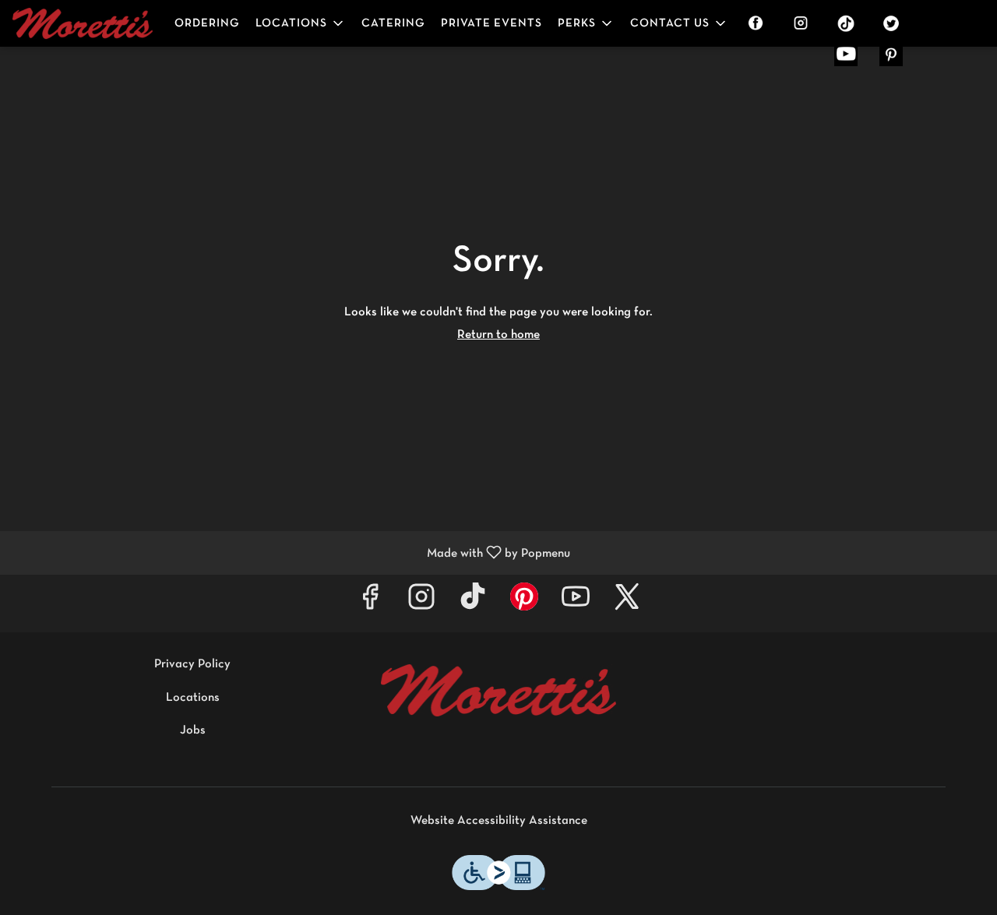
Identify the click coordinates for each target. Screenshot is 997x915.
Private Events (491, 23)
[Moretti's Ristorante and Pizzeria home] (82, 23)
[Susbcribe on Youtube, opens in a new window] (576, 603)
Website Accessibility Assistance (498, 820)
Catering (393, 23)
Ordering (207, 23)
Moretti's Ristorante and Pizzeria (499, 691)
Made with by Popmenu (291, 553)
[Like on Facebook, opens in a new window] (370, 603)
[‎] (758, 23)
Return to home (498, 334)
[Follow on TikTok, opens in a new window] (473, 603)
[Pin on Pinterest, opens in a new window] (524, 603)
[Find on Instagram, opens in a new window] (421, 603)
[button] (301, 23)
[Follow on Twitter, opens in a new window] (627, 603)
